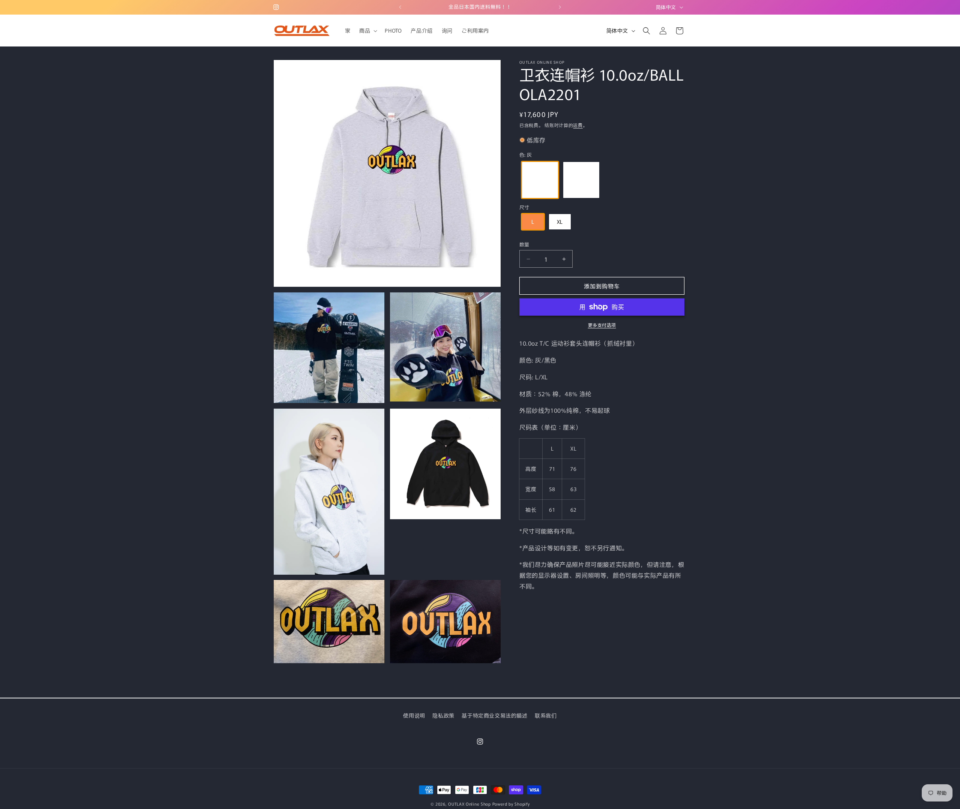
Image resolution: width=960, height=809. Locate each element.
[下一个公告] (560, 7)
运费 (577, 125)
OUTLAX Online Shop (469, 804)
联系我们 (545, 715)
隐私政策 (443, 715)
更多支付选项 (602, 325)
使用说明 (414, 715)
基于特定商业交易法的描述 (494, 715)
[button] (367, 30)
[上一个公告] (400, 7)
